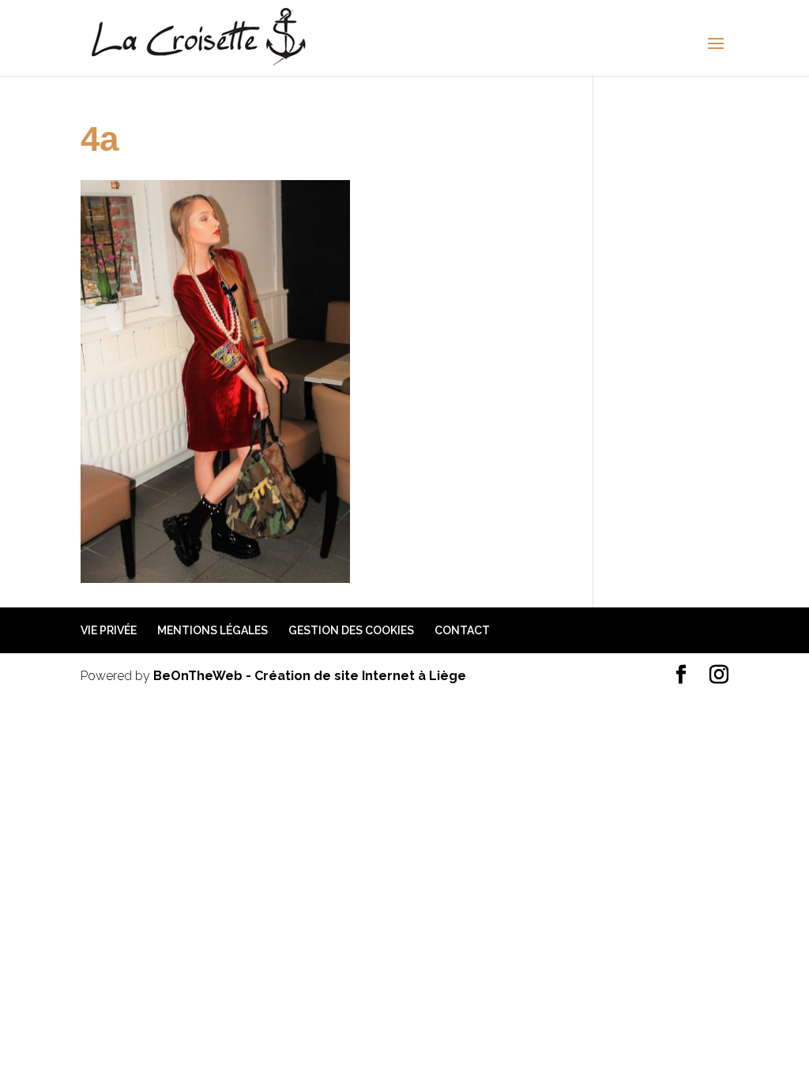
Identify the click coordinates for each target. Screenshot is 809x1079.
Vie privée (109, 630)
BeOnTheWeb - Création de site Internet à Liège (309, 675)
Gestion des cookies (351, 630)
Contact (462, 630)
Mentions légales (212, 630)
